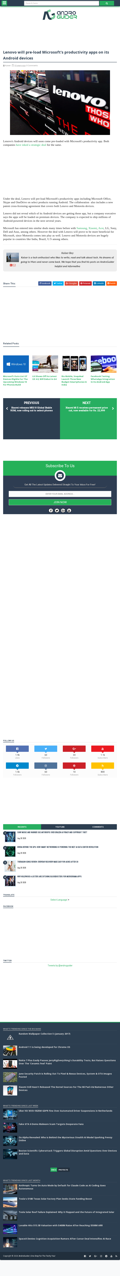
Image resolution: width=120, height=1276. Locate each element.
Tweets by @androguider (60, 965)
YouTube (60, 827)
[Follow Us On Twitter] (57, 510)
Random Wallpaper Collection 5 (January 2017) (44, 1033)
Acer (101, 228)
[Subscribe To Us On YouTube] (69, 510)
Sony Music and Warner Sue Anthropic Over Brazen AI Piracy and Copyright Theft (52, 832)
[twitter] (90, 1256)
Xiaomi (92, 228)
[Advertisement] (60, 34)
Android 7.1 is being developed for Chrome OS (44, 1047)
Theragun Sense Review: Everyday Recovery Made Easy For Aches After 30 (47, 861)
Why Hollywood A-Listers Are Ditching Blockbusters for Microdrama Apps (49, 876)
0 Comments (32, 65)
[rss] (116, 1256)
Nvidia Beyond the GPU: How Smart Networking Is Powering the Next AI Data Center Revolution (57, 847)
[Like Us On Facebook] (51, 510)
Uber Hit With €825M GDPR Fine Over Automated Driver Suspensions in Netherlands (65, 1110)
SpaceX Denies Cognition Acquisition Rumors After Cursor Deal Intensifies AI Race (65, 1238)
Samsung (82, 228)
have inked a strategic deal (31, 144)
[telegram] (106, 1256)
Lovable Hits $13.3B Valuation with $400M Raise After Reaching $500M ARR (61, 1225)
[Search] (107, 3)
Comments (98, 827)
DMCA (53, 1170)
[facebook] (85, 1256)
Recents (22, 827)
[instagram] (101, 1256)
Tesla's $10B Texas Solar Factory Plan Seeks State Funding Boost (55, 1198)
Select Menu (4, 3)
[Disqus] (60, 610)
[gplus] (95, 1256)
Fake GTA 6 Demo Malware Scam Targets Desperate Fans (51, 1124)
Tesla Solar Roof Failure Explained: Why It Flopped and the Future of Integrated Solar (66, 1212)
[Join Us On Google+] (63, 510)
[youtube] (111, 1256)
